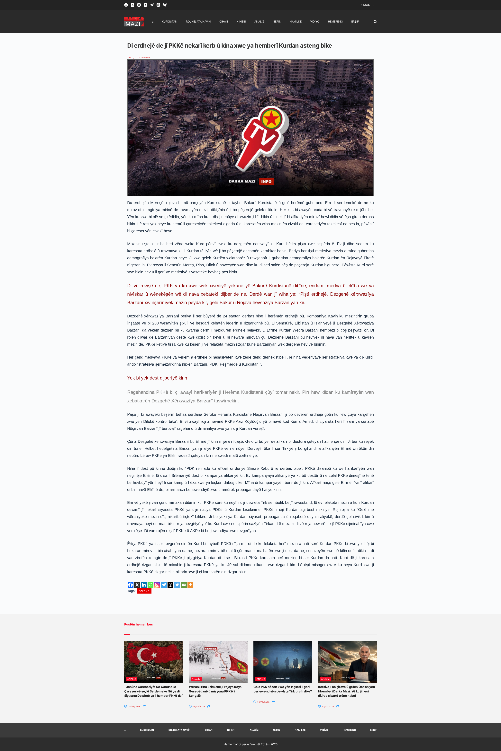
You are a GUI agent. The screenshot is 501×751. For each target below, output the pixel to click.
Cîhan (223, 21)
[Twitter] (177, 585)
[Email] (184, 585)
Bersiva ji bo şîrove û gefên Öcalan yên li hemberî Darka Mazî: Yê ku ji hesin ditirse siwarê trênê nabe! (346, 691)
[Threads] (158, 5)
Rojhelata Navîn (198, 21)
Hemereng (335, 21)
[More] (190, 585)
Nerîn (277, 21)
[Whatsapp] (150, 585)
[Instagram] (139, 5)
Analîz (259, 21)
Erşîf (355, 21)
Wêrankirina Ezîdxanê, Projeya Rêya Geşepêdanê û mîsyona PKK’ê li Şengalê (215, 691)
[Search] (375, 21)
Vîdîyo (314, 21)
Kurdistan (169, 21)
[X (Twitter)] (132, 5)
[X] (137, 585)
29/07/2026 (263, 702)
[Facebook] (126, 5)
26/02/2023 (133, 57)
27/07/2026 (327, 706)
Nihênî (241, 21)
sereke (144, 591)
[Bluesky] (165, 5)
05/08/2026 (198, 706)
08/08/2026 (134, 706)
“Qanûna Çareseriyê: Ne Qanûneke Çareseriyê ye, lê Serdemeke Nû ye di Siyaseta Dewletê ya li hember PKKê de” (153, 691)
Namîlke (296, 21)
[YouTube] (145, 5)
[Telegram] (152, 5)
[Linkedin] (144, 585)
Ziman (365, 5)
